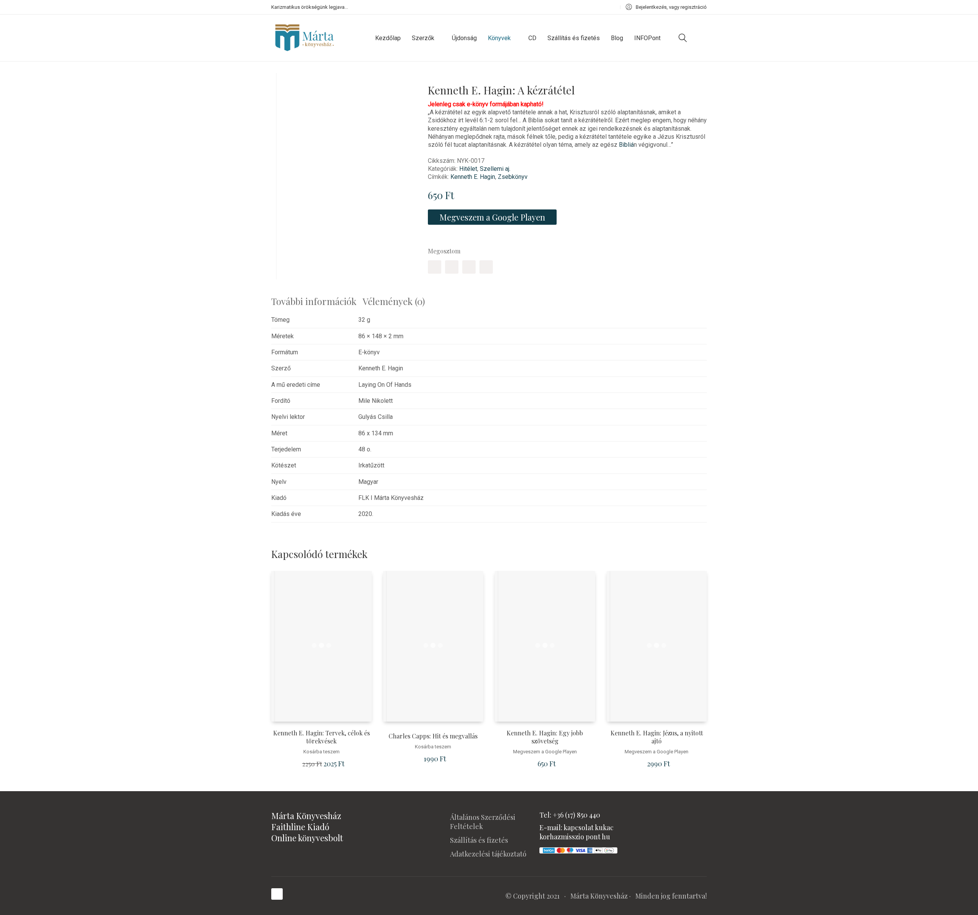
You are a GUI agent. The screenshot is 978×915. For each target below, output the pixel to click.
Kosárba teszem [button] (321, 751)
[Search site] (682, 39)
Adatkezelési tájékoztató (488, 853)
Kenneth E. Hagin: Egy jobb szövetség (545, 737)
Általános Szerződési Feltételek (482, 822)
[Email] (486, 267)
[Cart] (702, 38)
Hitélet (468, 168)
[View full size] (282, 85)
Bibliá (626, 144)
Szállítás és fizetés (479, 840)
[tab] (317, 301)
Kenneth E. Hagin (472, 176)
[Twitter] (451, 267)
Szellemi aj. (495, 168)
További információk (313, 301)
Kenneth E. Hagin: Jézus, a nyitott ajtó (656, 737)
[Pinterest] (469, 267)
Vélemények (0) (394, 301)
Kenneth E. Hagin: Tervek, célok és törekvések (321, 737)
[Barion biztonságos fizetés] (578, 849)
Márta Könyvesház (599, 895)
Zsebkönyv (513, 176)
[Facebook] (434, 267)
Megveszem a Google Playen (492, 217)
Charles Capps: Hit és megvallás (433, 736)
